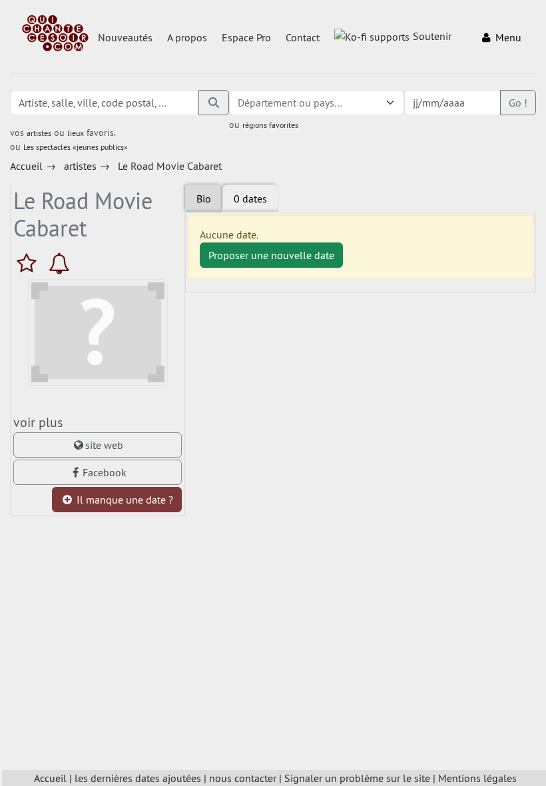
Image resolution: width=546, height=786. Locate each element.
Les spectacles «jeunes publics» (75, 147)
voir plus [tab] (38, 422)
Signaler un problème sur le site (357, 778)
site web (104, 445)
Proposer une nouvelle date (271, 255)
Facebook (105, 472)
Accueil (50, 778)
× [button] (373, 102)
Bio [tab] (203, 198)
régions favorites (270, 125)
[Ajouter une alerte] (59, 263)
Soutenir (432, 36)
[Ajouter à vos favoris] (29, 263)
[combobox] (303, 103)
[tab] (250, 198)
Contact (303, 37)
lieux (75, 133)
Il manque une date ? (123, 499)
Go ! (518, 102)
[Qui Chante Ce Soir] (55, 34)
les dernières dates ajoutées (138, 778)
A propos (187, 37)
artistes (39, 133)
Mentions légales (477, 778)
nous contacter (242, 778)
